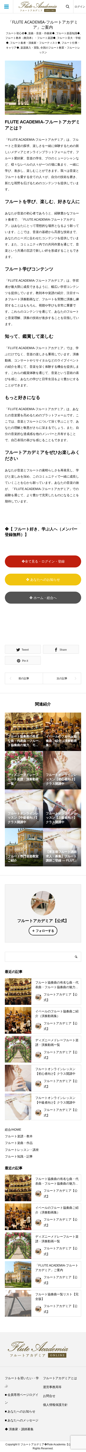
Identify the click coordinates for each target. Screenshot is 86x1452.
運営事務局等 (52, 1387)
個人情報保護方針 (55, 1405)
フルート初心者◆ (16, 33)
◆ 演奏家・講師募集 (19, 1429)
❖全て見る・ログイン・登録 (43, 561)
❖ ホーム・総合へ (43, 598)
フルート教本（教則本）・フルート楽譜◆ (30, 38)
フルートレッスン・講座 (22, 1150)
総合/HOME (13, 1129)
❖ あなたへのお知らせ (43, 579)
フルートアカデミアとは (60, 1378)
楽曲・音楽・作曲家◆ (41, 33)
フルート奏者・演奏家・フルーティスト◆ (35, 42)
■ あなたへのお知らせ (20, 1411)
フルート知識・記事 (19, 1156)
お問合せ (49, 1396)
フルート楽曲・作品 (19, 1143)
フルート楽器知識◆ (68, 33)
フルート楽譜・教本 (19, 1136)
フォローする (45, 930)
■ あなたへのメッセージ (21, 1420)
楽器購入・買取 (30, 47)
